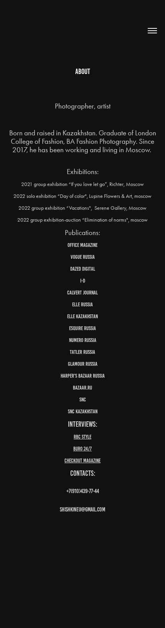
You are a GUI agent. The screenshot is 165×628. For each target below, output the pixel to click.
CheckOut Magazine (82, 461)
